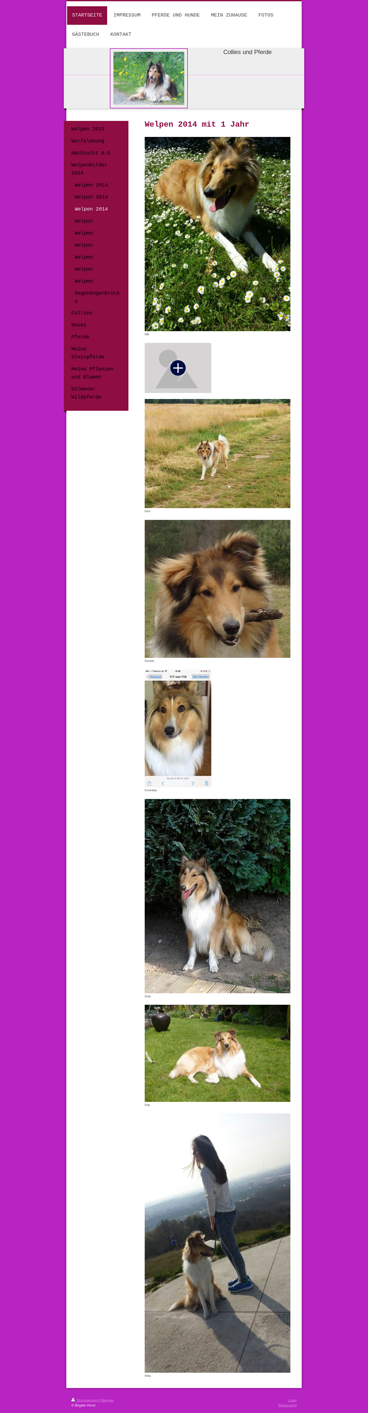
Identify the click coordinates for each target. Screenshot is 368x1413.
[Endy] (217, 896)
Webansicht (287, 1405)
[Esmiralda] (178, 728)
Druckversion (87, 1400)
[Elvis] (217, 453)
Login (292, 1400)
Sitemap (107, 1400)
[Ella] (217, 234)
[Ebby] (217, 1243)
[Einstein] (217, 589)
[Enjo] (217, 1053)
